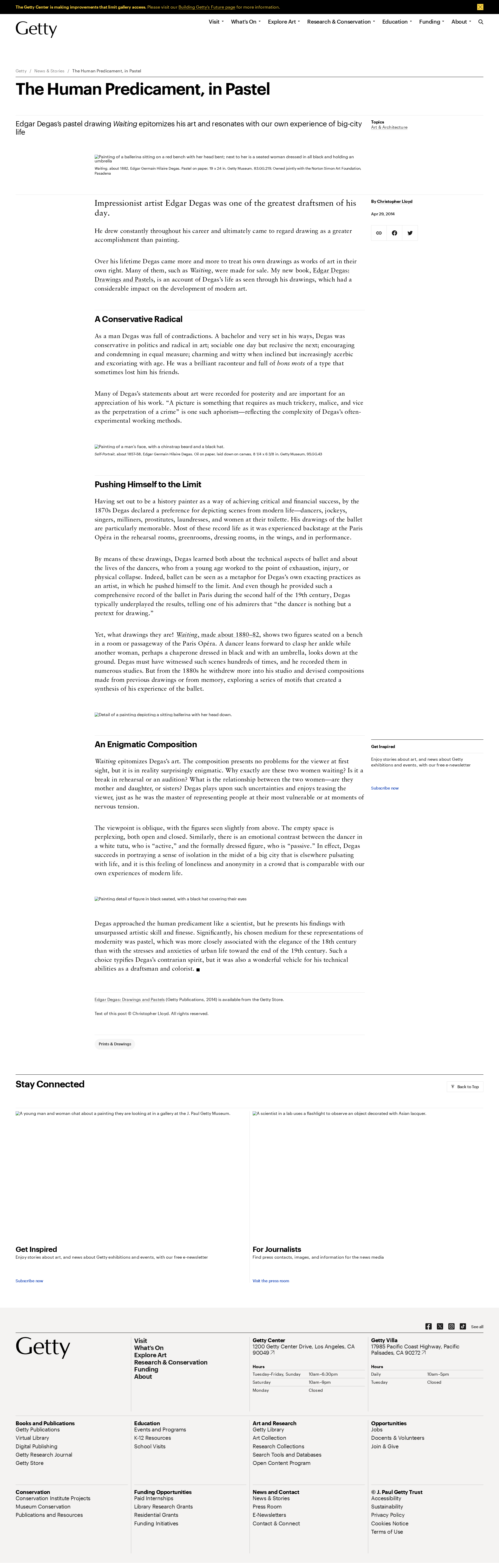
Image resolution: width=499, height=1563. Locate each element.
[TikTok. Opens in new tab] (463, 1326)
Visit (214, 21)
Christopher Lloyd (394, 201)
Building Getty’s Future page (207, 6)
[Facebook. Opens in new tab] (428, 1326)
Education (395, 21)
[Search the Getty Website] (480, 22)
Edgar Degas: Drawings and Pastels (130, 999)
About (459, 21)
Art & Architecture (389, 127)
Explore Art (282, 21)
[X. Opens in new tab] (440, 1326)
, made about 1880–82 (217, 635)
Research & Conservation (339, 21)
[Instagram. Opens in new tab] (451, 1326)
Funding (429, 21)
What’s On (244, 21)
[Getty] (36, 29)
